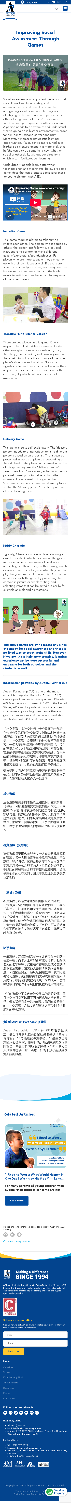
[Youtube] (5, 1413)
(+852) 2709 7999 (19, 1444)
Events (6, 1393)
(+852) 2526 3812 (19, 1425)
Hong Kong (36, 2)
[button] (65, 2)
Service (7, 1372)
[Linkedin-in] (21, 1413)
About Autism (10, 1383)
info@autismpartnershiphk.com (27, 1428)
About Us (8, 1367)
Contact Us (9, 1398)
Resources (8, 1388)
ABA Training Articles (19, 1241)
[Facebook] (11, 1413)
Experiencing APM (13, 1377)
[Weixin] (26, 1413)
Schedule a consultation (17, 1320)
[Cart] (56, 9)
